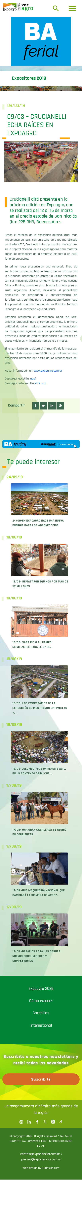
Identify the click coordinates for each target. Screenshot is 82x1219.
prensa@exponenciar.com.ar (41, 1159)
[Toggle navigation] (72, 8)
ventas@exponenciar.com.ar (40, 1154)
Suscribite (41, 1079)
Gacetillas (41, 1013)
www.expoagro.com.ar (48, 371)
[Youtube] (53, 1122)
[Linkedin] (29, 1122)
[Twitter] (45, 1122)
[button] (35, 405)
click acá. (40, 383)
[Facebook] (21, 1122)
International (41, 1025)
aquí (33, 379)
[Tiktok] (61, 1122)
